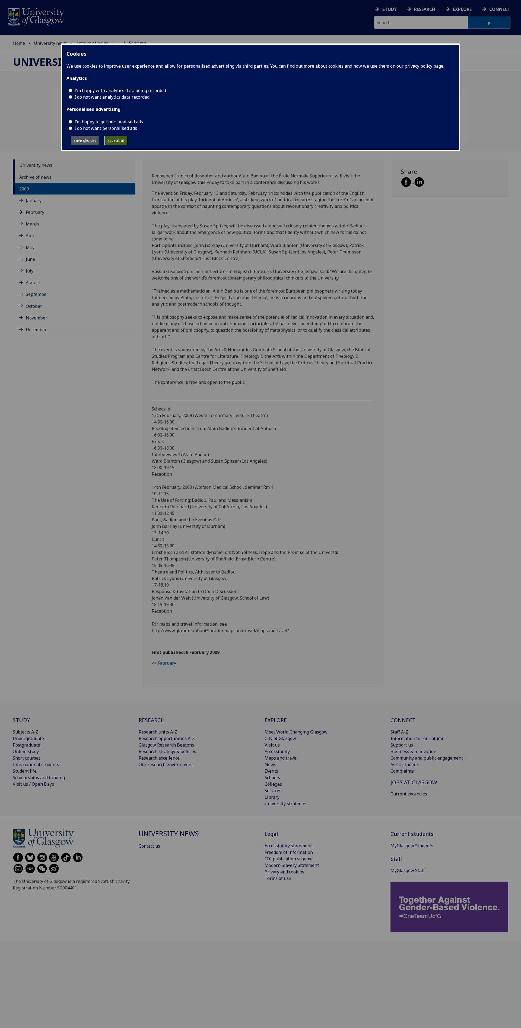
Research (424, 9)
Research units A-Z (158, 732)
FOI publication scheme (289, 859)
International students (36, 764)
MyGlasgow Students (411, 846)
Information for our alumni (418, 738)
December (36, 330)
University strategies (286, 804)
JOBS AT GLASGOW (413, 782)
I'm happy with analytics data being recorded (120, 90)
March (32, 224)
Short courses (27, 758)
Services (273, 791)
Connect (499, 9)
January (34, 200)
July (29, 271)
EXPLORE (276, 720)
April (31, 236)
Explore (462, 9)
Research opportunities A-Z (167, 738)
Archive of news (35, 177)
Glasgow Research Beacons (166, 745)
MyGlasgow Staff (407, 870)
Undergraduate (28, 738)
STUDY (21, 720)
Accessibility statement (288, 846)
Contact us (149, 846)
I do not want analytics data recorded (112, 97)
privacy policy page (424, 66)
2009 (24, 189)
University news (50, 43)
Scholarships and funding (39, 778)
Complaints (402, 771)
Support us (401, 745)
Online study (26, 751)
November (36, 318)
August (33, 283)
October (34, 306)
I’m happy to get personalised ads (108, 122)
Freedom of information (289, 852)
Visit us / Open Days (33, 784)
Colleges (273, 784)
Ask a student (404, 764)
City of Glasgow (280, 738)
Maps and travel (281, 758)
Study (389, 9)
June (30, 259)
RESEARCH (152, 720)
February (35, 212)
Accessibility (277, 751)
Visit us (272, 745)
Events (271, 771)
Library (272, 797)
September (37, 294)
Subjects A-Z (25, 732)
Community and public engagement (426, 758)
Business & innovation (413, 751)
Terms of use (278, 878)
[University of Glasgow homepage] (35, 16)
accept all (116, 140)
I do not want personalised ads (105, 128)
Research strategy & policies (167, 751)
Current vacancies (408, 794)
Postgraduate (26, 745)
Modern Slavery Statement (292, 865)
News (270, 764)
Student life (25, 771)
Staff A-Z (399, 732)
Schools (272, 778)
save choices (85, 140)
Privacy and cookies (284, 872)
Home (19, 43)
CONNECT (402, 720)
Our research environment (166, 764)
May (30, 247)
